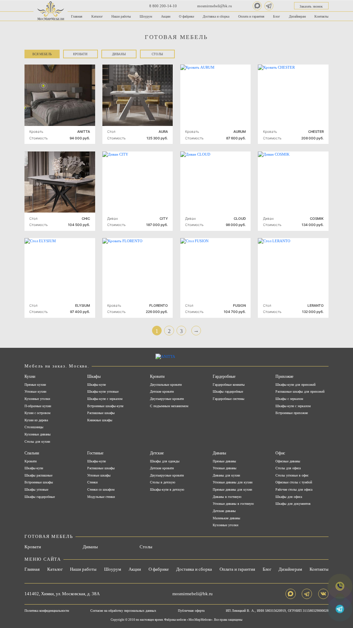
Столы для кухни (37, 441)
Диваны (119, 54)
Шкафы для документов (293, 504)
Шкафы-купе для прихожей (295, 384)
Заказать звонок (311, 6)
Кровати (80, 54)
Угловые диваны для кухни (232, 482)
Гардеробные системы (228, 399)
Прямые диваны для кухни (232, 489)
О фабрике (186, 16)
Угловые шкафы (99, 475)
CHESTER (316, 131)
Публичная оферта (191, 610)
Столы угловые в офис (292, 475)
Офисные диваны (287, 461)
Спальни (31, 453)
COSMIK (317, 218)
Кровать (36, 131)
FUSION (239, 305)
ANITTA (83, 131)
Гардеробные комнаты (229, 384)
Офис (280, 453)
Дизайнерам (297, 16)
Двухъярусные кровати (167, 399)
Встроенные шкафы (38, 482)
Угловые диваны (224, 468)
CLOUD (240, 218)
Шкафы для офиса (288, 497)
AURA (163, 131)
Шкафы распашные (38, 475)
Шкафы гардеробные (228, 391)
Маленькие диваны (226, 518)
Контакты (321, 16)
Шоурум (146, 16)
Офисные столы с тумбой (293, 482)
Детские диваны (224, 511)
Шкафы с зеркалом (289, 399)
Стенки (92, 482)
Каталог (97, 16)
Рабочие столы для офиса (293, 489)
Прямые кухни (35, 384)
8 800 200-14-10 (163, 6)
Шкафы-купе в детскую (167, 489)
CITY (164, 218)
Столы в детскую (162, 482)
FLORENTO (158, 305)
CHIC (86, 218)
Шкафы (94, 376)
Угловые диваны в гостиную (233, 504)
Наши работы (121, 16)
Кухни (29, 376)
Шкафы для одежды (165, 461)
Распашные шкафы (101, 413)
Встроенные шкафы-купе (105, 406)
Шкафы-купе (96, 384)
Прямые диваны (224, 461)
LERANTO (315, 305)
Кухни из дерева (36, 420)
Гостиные (95, 453)
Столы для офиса (288, 468)
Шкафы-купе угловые (103, 391)
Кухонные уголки (37, 399)
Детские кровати (162, 391)
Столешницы (33, 427)
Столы (157, 54)
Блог (276, 16)
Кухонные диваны (37, 434)
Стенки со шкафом (100, 489)
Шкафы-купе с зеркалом (104, 399)
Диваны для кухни (226, 475)
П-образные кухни (37, 406)
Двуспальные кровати (166, 384)
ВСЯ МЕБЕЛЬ (42, 54)
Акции (165, 16)
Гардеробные (224, 376)
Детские (157, 453)
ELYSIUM (82, 305)
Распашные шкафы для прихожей (299, 391)
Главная (76, 16)
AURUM (239, 131)
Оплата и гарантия (251, 16)
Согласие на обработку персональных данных (123, 610)
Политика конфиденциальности (46, 610)
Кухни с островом (37, 413)
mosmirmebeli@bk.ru (214, 6)
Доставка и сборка (216, 16)
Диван (112, 218)
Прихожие (284, 376)
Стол (111, 131)
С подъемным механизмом (169, 406)
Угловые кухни (35, 391)
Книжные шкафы (99, 420)
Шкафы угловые (36, 489)
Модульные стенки (101, 497)
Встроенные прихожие (291, 413)
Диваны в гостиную (227, 497)
